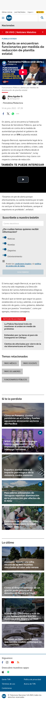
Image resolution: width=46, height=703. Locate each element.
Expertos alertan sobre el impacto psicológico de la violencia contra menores (18, 472)
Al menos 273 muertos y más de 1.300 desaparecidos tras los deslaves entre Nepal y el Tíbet (22, 616)
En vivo (40, 12)
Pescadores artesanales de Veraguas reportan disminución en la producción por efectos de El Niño (22, 496)
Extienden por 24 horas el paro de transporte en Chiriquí (21, 336)
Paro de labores (12, 371)
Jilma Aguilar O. (15, 96)
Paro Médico (10, 363)
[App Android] (9, 671)
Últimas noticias (7, 12)
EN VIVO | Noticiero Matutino (21, 32)
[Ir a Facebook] (3, 662)
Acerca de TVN (29, 684)
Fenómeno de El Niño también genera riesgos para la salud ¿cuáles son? (21, 524)
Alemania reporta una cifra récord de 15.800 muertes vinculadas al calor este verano (21, 565)
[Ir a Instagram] (7, 662)
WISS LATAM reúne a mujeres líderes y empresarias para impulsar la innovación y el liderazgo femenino (20, 445)
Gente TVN (6, 679)
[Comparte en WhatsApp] (12, 113)
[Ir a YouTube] (13, 662)
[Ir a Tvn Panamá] (22, 18)
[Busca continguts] (42, 18)
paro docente (30, 363)
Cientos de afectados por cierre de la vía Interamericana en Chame (22, 345)
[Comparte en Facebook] (3, 113)
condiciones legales (23, 264)
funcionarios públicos (15, 379)
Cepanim (30, 12)
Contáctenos (7, 688)
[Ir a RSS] (19, 662)
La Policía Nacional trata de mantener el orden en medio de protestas (20, 326)
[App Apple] (3, 671)
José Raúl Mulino (19, 12)
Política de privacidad (32, 679)
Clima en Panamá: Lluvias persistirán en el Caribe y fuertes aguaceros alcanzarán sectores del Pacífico (22, 419)
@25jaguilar (15, 99)
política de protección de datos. (23, 265)
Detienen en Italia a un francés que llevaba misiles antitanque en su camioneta (23, 642)
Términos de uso (8, 684)
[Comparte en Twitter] (8, 113)
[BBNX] (4, 696)
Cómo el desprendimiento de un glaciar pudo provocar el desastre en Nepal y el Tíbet (22, 590)
